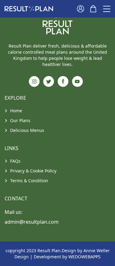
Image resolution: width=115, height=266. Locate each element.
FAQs (15, 161)
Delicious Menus (27, 130)
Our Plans (20, 120)
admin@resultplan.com (32, 221)
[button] (29, 8)
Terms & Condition (29, 180)
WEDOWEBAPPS (84, 257)
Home (16, 111)
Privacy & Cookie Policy (33, 171)
